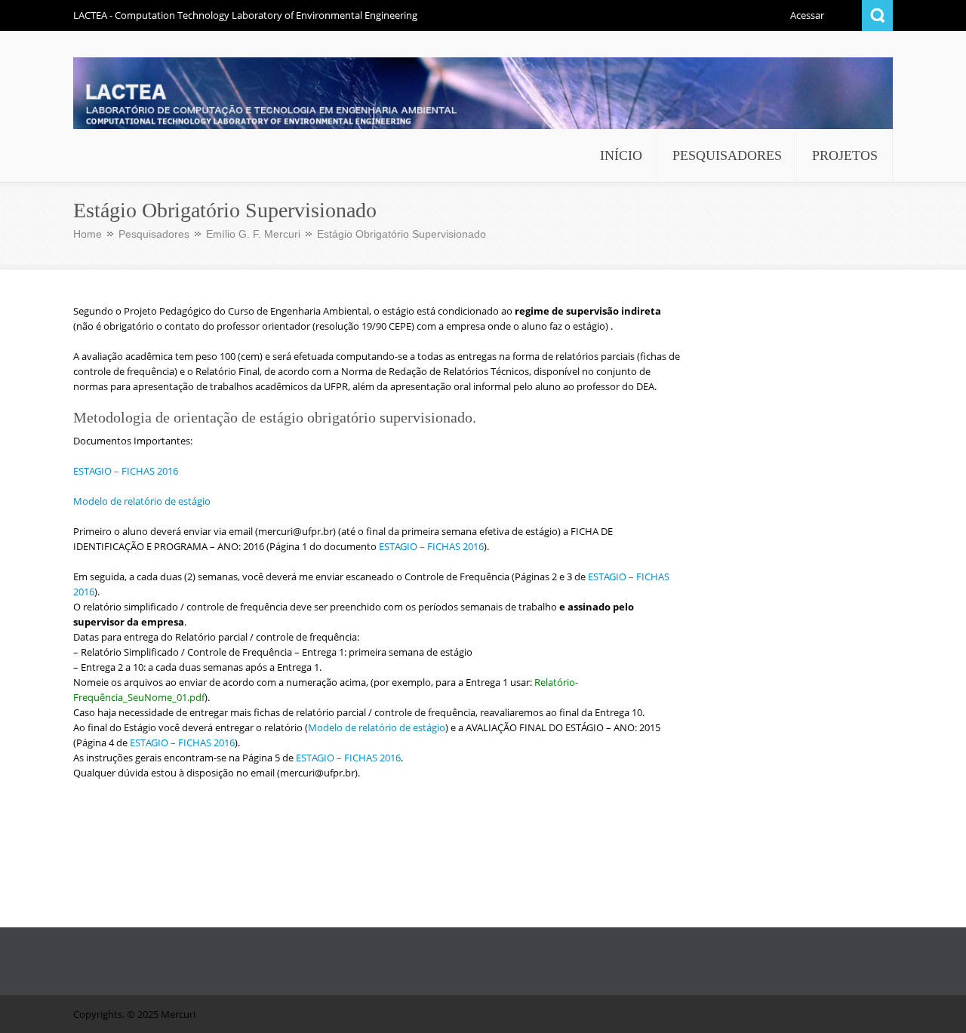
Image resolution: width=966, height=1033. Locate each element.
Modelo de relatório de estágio (142, 501)
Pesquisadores (153, 234)
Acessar (807, 15)
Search (877, 15)
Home (87, 234)
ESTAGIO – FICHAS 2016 (125, 471)
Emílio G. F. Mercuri (253, 234)
